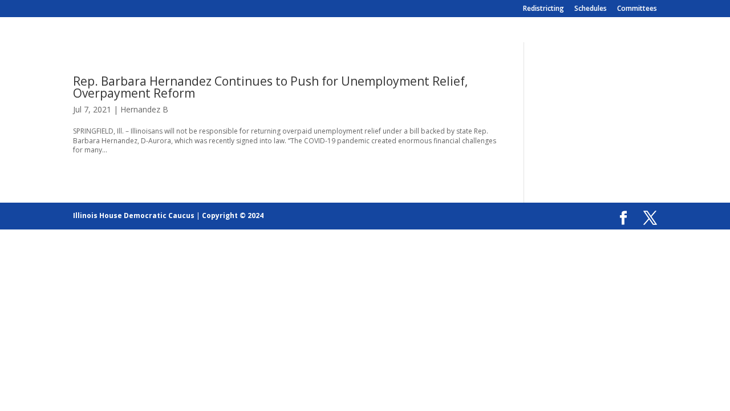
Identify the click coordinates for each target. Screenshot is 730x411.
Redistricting (543, 9)
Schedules (590, 9)
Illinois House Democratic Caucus (133, 215)
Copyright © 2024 (232, 215)
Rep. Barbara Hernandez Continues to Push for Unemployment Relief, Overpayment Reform (270, 87)
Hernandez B (144, 109)
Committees (637, 9)
